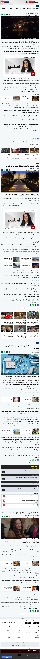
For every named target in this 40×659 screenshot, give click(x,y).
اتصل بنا (38, 628)
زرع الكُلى (15, 425)
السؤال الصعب (7, 630)
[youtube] (7, 622)
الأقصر (17, 198)
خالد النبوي (17, 550)
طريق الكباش (33, 46)
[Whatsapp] (4, 14)
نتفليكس (29, 547)
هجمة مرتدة (8, 633)
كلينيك (9, 637)
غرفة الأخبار (8, 628)
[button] (20, 26)
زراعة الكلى (23, 389)
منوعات (19, 637)
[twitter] (5, 622)
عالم (19, 630)
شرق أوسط (18, 628)
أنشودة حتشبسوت (8, 275)
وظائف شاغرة (37, 637)
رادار (9, 632)
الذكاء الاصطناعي (17, 633)
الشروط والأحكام (36, 633)
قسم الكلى (6, 380)
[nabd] (14, 622)
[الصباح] (20, 134)
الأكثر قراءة (35, 147)
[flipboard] (12, 622)
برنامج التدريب (37, 632)
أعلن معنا (37, 638)
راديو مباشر (28, 630)
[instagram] (2, 622)
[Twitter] (7, 14)
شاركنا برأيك (37, 640)
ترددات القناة (28, 632)
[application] (20, 26)
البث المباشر (28, 633)
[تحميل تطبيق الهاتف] (32, 623)
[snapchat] (9, 622)
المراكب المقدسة (10, 110)
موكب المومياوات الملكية (14, 205)
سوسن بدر (29, 552)
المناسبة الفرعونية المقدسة (19, 104)
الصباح (9, 635)
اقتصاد (19, 635)
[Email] (2, 14)
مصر (32, 51)
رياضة (19, 632)
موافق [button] (7, 657)
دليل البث (28, 635)
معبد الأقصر (31, 110)
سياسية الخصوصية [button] (35, 657)
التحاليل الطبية (17, 417)
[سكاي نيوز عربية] (31, 2)
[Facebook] (9, 14)
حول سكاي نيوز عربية (36, 630)
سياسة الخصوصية (36, 635)
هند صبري (26, 550)
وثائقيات (8, 638)
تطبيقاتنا (28, 628)
